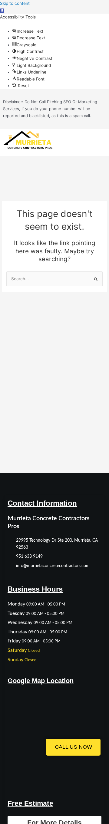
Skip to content (15, 3)
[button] (2, 10)
